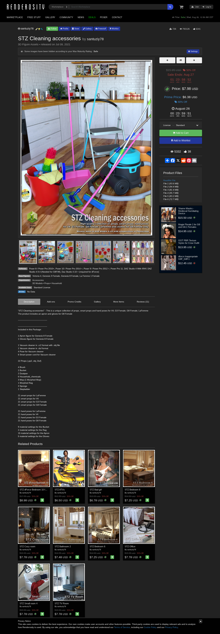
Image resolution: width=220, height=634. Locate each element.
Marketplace (15, 17)
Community (66, 17)
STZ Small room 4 (28, 603)
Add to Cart (182, 132)
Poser (103, 17)
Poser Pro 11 (117, 268)
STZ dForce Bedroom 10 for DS (35, 489)
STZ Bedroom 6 (97, 546)
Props (47, 283)
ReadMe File (169, 180)
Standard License (42, 287)
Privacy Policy (171, 627)
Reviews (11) (143, 301)
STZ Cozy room (27, 546)
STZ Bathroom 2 (63, 546)
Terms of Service (122, 627)
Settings (194, 51)
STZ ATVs (60, 489)
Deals (91, 17)
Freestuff (102, 29)
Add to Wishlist (181, 140)
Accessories (38, 280)
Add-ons (51, 301)
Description (29, 301)
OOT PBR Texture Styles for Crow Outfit (188, 241)
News (81, 17)
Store (76, 29)
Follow (53, 29)
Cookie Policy (150, 627)
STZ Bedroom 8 (132, 489)
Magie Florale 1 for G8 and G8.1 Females (189, 225)
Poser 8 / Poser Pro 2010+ (41, 268)
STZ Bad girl (96, 489)
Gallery (50, 17)
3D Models (37, 283)
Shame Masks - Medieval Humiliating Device (188, 211)
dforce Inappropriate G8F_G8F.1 (188, 257)
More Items (118, 301)
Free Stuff (34, 17)
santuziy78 (95, 39)
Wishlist (115, 29)
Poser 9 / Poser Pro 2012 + (96, 268)
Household (57, 283)
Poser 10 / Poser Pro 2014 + (69, 268)
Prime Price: (173, 97)
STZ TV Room (62, 603)
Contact (117, 17)
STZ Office (130, 546)
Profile (65, 29)
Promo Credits (74, 301)
